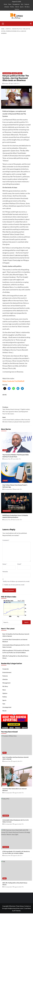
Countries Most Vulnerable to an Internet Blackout (14, 640)
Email (19, 564)
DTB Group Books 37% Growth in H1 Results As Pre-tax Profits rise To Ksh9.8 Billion (15, 651)
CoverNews (27, 908)
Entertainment (6, 73)
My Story (27, 6)
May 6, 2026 (16, 489)
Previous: (16, 410)
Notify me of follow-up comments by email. (16, 581)
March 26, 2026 (16, 519)
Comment (5, 540)
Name (4, 564)
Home (5, 4)
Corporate (5, 669)
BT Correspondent (8, 489)
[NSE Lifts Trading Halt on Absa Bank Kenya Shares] (16, 870)
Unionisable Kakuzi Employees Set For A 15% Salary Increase (15, 646)
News (9, 4)
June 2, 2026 (15, 459)
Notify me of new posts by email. (14, 584)
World (17, 6)
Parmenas (6, 83)
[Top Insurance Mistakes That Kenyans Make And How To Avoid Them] (16, 442)
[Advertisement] (16, 52)
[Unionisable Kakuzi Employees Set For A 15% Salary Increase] (16, 808)
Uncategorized (6, 707)
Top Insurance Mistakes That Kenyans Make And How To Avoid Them (15, 456)
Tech (22, 4)
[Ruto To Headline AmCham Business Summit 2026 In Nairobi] (16, 745)
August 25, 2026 (17, 793)
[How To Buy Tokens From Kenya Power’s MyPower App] (16, 472)
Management (16, 4)
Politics (12, 6)
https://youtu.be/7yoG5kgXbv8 (13, 381)
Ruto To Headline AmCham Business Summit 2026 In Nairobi (15, 635)
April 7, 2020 (14, 83)
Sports (21, 6)
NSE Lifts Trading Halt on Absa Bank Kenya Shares (15, 657)
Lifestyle (6, 6)
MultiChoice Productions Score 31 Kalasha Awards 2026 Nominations (15, 516)
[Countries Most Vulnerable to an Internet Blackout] (16, 776)
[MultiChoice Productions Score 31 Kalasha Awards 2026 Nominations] (16, 503)
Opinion (17, 9)
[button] (3, 23)
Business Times (7, 459)
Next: (16, 419)
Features (26, 4)
